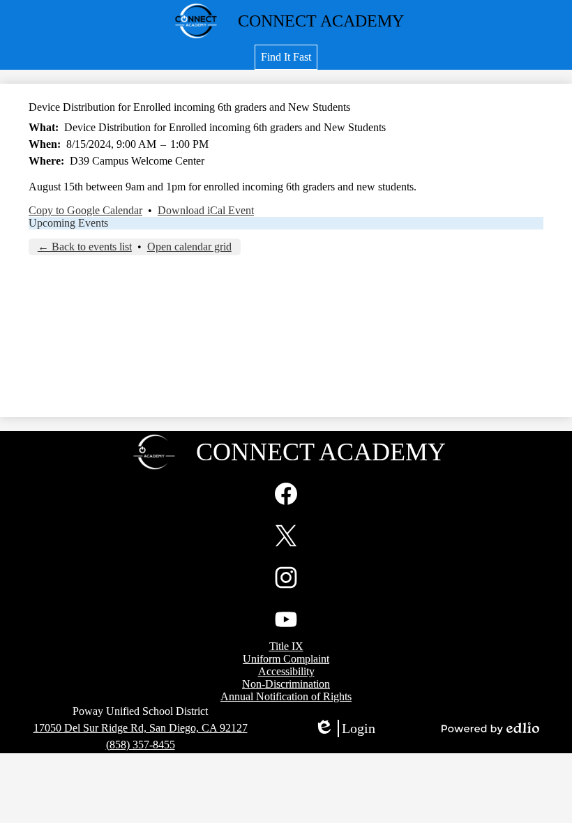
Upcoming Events (68, 223)
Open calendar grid (189, 246)
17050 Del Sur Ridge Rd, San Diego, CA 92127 (140, 728)
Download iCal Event (206, 210)
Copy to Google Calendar (85, 210)
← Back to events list (85, 246)
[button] (286, 57)
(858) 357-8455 (140, 744)
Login (344, 728)
